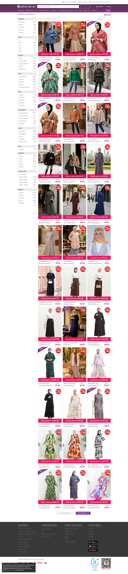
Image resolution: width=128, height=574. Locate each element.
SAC (66, 539)
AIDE (109, 2)
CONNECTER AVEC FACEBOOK (95, 2)
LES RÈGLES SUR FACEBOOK (25, 539)
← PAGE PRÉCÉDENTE (65, 513)
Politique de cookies (10, 570)
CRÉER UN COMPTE (82, 2)
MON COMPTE (99, 6)
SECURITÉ (20, 536)
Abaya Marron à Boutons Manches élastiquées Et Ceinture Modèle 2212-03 (70, 222)
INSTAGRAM (91, 534)
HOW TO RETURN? (22, 541)
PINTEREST (91, 536)
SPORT (76, 10)
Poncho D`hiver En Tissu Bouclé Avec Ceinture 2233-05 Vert (70, 100)
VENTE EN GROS (46, 536)
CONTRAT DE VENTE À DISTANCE (26, 531)
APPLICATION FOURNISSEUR (49, 534)
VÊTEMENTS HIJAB (29, 10)
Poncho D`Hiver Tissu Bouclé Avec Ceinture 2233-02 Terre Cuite (69, 141)
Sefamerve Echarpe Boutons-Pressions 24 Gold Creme (94, 263)
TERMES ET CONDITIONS (24, 529)
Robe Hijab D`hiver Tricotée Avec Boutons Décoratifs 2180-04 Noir (45, 304)
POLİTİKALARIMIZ (22, 552)
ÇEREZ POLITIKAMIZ (23, 544)
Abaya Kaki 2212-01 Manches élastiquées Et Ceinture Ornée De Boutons (46, 222)
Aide (43, 531)
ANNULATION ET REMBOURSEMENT (27, 534)
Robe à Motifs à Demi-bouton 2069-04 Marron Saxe (70, 508)
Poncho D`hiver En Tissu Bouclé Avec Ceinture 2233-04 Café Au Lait (70, 182)
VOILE (36, 10)
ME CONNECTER (73, 2)
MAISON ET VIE (86, 10)
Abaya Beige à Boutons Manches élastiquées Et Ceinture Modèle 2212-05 (45, 263)
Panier (109, 6)
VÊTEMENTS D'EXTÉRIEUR (44, 10)
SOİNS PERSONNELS (70, 541)
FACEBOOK (91, 529)
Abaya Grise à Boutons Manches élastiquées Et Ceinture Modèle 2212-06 (94, 182)
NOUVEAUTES (21, 10)
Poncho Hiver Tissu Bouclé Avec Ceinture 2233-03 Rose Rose (70, 60)
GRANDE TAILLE (54, 10)
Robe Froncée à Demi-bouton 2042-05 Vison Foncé (93, 426)
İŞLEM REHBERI (22, 549)
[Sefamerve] (26, 6)
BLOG (104, 2)
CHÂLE (66, 536)
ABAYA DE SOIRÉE (69, 534)
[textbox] (57, 6)
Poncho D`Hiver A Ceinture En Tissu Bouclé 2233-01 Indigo (45, 60)
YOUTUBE (90, 539)
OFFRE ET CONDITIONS (24, 547)
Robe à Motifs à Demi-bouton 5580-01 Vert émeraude (44, 467)
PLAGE (80, 10)
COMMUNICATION (46, 529)
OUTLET (108, 10)
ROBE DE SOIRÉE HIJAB (71, 529)
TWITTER (90, 531)
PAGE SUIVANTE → (83, 513)
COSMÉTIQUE (94, 10)
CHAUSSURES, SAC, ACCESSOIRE (66, 10)
